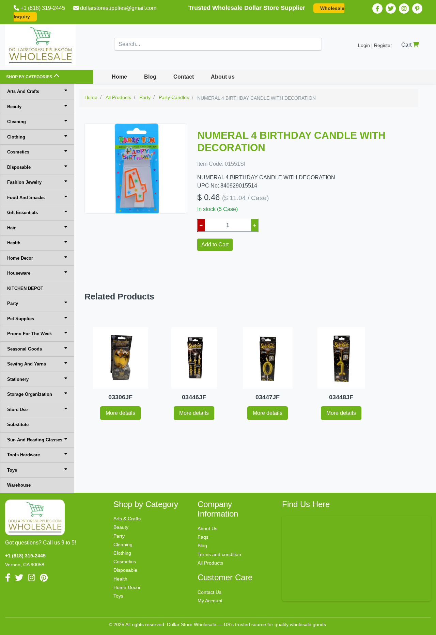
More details (120, 413)
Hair (11, 227)
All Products (210, 563)
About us (223, 77)
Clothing (16, 137)
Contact (183, 77)
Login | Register (375, 45)
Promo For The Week (29, 333)
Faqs (203, 537)
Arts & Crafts (127, 518)
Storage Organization (29, 394)
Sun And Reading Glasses (34, 439)
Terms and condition (219, 554)
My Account (210, 600)
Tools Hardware (23, 454)
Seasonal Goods (24, 349)
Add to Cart (215, 244)
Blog (150, 77)
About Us (207, 528)
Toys (12, 470)
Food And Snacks (26, 197)
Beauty (14, 106)
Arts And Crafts (23, 91)
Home (119, 77)
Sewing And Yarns (26, 364)
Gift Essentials (22, 212)
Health (13, 242)
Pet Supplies (20, 318)
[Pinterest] (417, 8)
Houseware (18, 273)
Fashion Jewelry (24, 182)
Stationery (18, 379)
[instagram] (404, 8)
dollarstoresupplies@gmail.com (118, 8)
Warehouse (19, 485)
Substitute (18, 424)
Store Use (17, 409)
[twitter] (391, 8)
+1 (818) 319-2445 (42, 8)
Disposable (19, 167)
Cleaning (16, 121)
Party (12, 303)
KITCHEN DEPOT (25, 288)
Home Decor (20, 258)
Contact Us (209, 592)
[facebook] (377, 8)
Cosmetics (18, 151)
